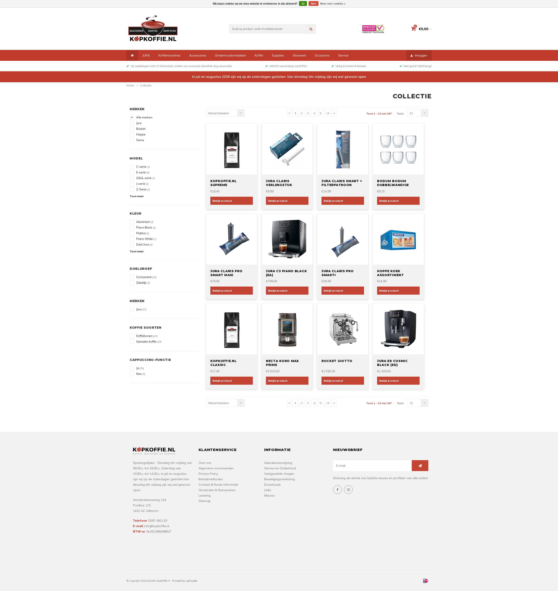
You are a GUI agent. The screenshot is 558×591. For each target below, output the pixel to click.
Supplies (278, 55)
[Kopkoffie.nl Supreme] (231, 149)
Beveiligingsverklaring (279, 479)
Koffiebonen (147, 336)
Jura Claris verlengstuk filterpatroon (281, 183)
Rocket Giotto (337, 361)
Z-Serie (143, 189)
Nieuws (269, 495)
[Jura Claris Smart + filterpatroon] (343, 149)
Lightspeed (191, 580)
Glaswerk (299, 55)
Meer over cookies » (332, 3)
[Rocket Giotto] (343, 329)
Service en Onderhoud (280, 468)
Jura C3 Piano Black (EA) (286, 273)
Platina (142, 233)
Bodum (141, 128)
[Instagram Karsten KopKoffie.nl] (348, 489)
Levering (205, 495)
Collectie (145, 85)
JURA (146, 55)
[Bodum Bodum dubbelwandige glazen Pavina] (398, 149)
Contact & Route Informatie (218, 485)
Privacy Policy (208, 474)
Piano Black (146, 227)
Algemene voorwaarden (216, 468)
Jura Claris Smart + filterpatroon (342, 183)
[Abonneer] (420, 465)
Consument (146, 277)
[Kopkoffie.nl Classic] (231, 329)
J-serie (142, 183)
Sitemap (205, 501)
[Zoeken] (311, 29)
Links (267, 490)
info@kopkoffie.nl (156, 526)
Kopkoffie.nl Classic (223, 363)
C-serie (143, 166)
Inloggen (421, 55)
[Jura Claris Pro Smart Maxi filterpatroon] (231, 239)
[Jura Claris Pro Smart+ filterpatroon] (343, 239)
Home (130, 85)
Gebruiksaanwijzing (278, 463)
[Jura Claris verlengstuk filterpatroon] (287, 149)
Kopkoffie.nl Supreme (223, 183)
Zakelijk (143, 282)
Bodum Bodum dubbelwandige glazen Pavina (393, 183)
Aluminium (144, 222)
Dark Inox (144, 244)
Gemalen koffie (149, 341)
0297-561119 (157, 521)
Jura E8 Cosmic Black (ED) (392, 363)
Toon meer (137, 196)
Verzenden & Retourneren (217, 490)
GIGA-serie (145, 178)
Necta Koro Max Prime (282, 363)
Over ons (205, 463)
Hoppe (140, 134)
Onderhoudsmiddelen (230, 55)
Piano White (146, 239)
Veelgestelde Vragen (279, 474)
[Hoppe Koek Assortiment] (398, 239)
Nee (140, 374)
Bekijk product (222, 200)
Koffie (259, 55)
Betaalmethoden (211, 479)
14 (327, 113)
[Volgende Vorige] (334, 113)
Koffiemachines (169, 55)
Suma (140, 140)
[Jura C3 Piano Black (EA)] (287, 239)
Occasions (322, 55)
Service (343, 55)
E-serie (142, 172)
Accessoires (197, 55)
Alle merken (144, 117)
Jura (138, 123)
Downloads (272, 485)
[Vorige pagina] (289, 113)
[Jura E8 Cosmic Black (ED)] (398, 329)
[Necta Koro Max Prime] (287, 329)
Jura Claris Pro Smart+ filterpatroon (338, 273)
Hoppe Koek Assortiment (390, 273)
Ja (140, 368)
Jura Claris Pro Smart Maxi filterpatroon (226, 273)
